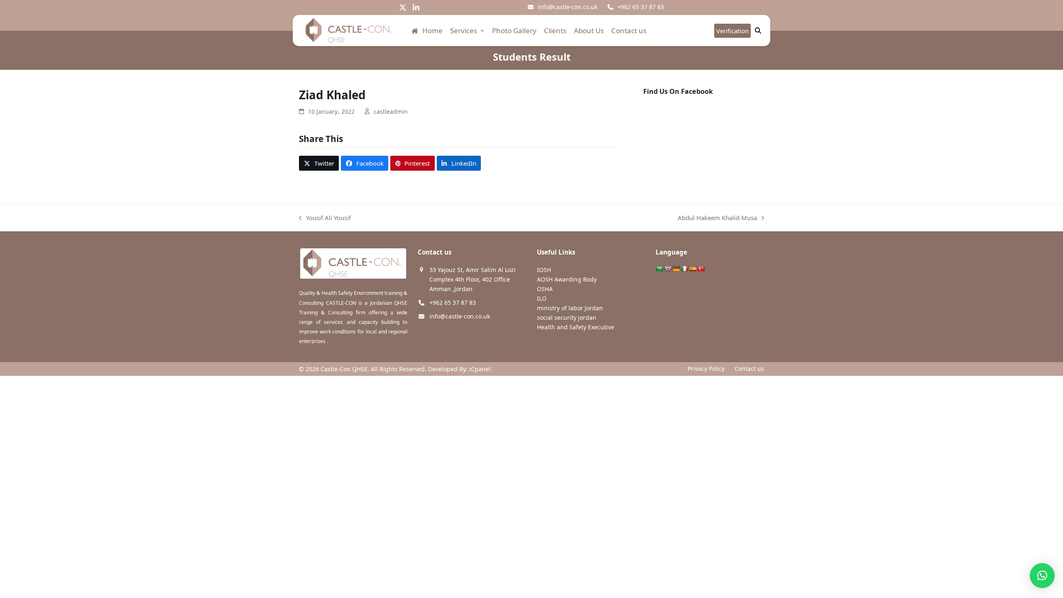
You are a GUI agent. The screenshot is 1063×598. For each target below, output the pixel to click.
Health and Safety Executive (575, 327)
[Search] (758, 30)
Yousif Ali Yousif (325, 218)
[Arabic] (659, 268)
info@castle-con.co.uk (568, 7)
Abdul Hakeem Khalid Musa (717, 218)
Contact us (749, 369)
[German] (676, 268)
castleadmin (391, 111)
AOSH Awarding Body (567, 279)
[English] (667, 268)
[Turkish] (701, 268)
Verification (732, 31)
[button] (319, 163)
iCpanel (479, 369)
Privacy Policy (706, 369)
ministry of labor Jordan (570, 308)
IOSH (544, 270)
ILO (541, 298)
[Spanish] (692, 268)
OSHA (545, 289)
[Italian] (684, 268)
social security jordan (566, 317)
